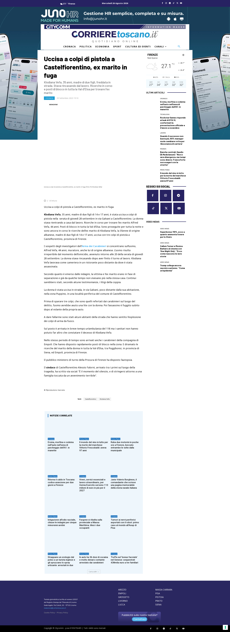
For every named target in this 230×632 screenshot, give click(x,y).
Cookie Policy (49, 613)
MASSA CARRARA (163, 589)
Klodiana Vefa (105, 399)
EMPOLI (122, 593)
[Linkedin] (134, 194)
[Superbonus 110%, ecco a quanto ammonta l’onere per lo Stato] (152, 233)
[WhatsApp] (128, 194)
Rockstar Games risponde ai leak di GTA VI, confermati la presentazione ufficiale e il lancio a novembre (173, 122)
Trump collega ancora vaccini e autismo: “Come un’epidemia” (172, 268)
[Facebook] (162, 3)
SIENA (158, 604)
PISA (157, 593)
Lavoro (163, 133)
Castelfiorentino (90, 399)
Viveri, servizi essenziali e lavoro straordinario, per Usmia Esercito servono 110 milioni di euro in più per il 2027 (93, 485)
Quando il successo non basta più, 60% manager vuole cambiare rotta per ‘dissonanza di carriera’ (172, 140)
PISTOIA (159, 597)
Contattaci (139, 619)
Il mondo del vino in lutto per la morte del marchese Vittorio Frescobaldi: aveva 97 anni (93, 446)
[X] (177, 3)
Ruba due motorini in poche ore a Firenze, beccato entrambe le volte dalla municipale (125, 446)
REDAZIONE (53, 104)
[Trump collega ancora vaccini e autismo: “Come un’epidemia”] (152, 267)
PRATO (158, 600)
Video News (164, 228)
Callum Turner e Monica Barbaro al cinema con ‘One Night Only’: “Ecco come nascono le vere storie (171, 251)
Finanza (163, 149)
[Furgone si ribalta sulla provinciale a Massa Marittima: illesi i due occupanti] (93, 505)
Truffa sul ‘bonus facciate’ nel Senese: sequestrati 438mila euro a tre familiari (124, 560)
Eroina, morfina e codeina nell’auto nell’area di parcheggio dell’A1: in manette (61, 446)
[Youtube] (181, 3)
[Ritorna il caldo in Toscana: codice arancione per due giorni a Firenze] (62, 465)
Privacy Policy (62, 613)
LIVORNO (123, 600)
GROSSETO (123, 597)
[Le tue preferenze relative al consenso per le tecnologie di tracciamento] (225, 627)
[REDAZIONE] (46, 105)
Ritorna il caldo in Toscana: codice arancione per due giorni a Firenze (61, 482)
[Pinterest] (122, 194)
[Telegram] (170, 3)
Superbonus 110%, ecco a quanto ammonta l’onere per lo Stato (172, 234)
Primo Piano (84, 439)
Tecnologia (164, 114)
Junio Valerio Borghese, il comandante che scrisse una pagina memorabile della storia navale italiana (124, 483)
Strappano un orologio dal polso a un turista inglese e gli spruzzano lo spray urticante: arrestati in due (61, 561)
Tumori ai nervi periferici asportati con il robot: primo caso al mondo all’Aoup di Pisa (125, 523)
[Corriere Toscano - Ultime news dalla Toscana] (115, 36)
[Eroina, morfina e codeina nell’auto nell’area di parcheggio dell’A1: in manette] (62, 428)
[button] (179, 46)
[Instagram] (166, 3)
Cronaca (49, 98)
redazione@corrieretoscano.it (55, 608)
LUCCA (121, 604)
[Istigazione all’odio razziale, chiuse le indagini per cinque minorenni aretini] (62, 505)
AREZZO (122, 589)
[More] (140, 194)
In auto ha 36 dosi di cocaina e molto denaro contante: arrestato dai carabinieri (93, 560)
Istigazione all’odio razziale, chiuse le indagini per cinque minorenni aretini (62, 522)
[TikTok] (173, 3)
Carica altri (93, 572)
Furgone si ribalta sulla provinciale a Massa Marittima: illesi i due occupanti (90, 523)
